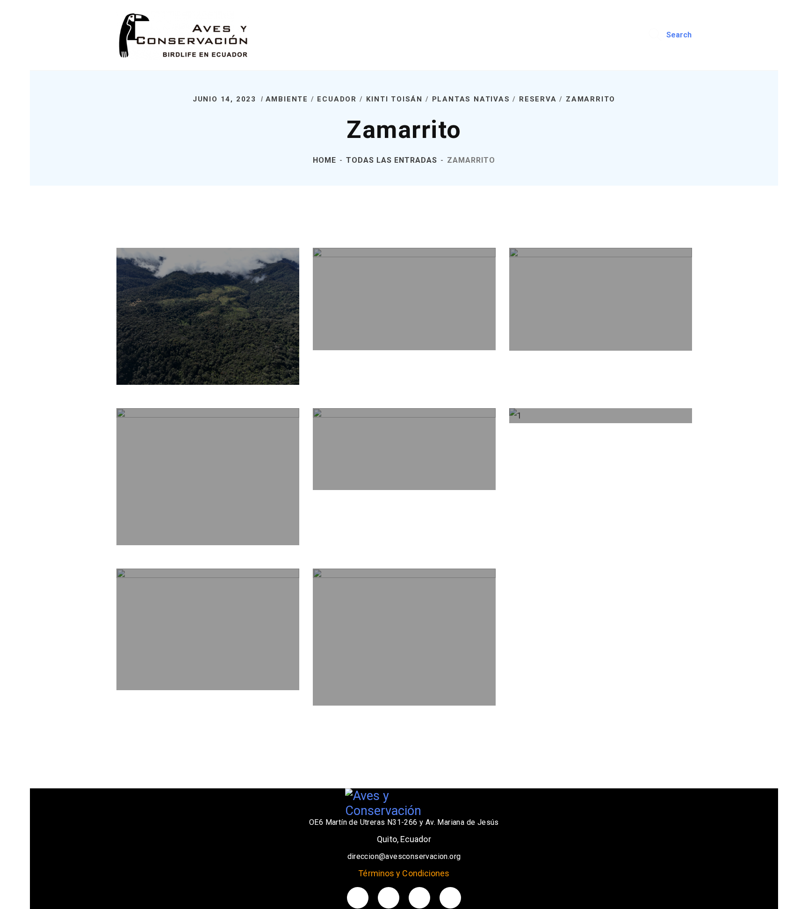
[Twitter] (357, 898)
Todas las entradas (391, 160)
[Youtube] (419, 898)
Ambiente (287, 99)
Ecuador (337, 99)
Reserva (538, 99)
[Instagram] (450, 898)
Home (324, 160)
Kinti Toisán (394, 99)
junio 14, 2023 (226, 99)
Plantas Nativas (471, 99)
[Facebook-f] (388, 898)
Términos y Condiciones (403, 873)
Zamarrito (590, 99)
